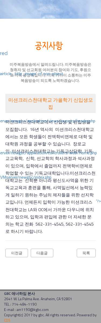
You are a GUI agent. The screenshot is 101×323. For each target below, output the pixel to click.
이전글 (16, 253)
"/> (98, 201)
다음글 (42, 253)
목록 (86, 253)
